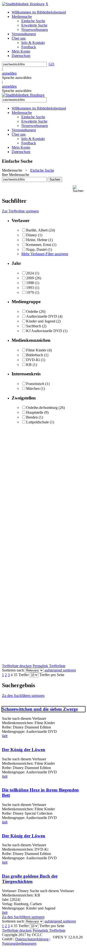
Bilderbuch (34, 355)
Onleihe (32, 311)
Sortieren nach (13, 670)
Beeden (32, 417)
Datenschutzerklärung (32, 939)
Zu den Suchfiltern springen (23, 695)
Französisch (35, 384)
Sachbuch (33, 326)
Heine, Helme (36, 240)
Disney (31, 235)
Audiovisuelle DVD (41, 316)
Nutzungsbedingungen (19, 943)
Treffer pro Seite (51, 675)
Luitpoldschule (37, 422)
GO (51, 64)
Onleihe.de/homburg (42, 408)
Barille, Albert (37, 230)
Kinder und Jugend (40, 321)
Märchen (33, 388)
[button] (79, 189)
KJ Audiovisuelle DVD (44, 331)
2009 (30, 278)
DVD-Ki (33, 360)
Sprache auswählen (16, 78)
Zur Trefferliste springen (20, 211)
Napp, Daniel (36, 249)
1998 (30, 283)
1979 (30, 292)
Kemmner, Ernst (38, 245)
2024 (30, 273)
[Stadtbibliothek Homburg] (23, 4)
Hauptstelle (34, 412)
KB (29, 365)
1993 (30, 288)
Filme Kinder (36, 350)
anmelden (9, 73)
